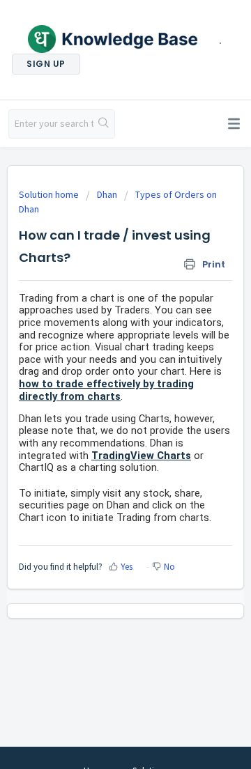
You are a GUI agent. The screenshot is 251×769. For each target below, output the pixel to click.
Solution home (50, 194)
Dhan (107, 194)
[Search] (103, 124)
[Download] (100, 375)
